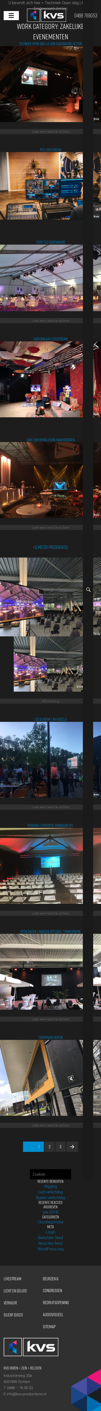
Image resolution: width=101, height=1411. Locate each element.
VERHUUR (10, 1303)
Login (50, 1232)
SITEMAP (49, 1327)
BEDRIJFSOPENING (56, 1302)
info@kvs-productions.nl (26, 1394)
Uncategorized (50, 1222)
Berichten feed (50, 1237)
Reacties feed (50, 1243)
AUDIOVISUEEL (53, 1315)
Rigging (50, 1186)
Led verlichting (50, 1192)
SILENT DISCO (13, 1315)
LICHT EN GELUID (15, 1291)
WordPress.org (50, 1249)
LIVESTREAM (12, 1279)
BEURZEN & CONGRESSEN (52, 1285)
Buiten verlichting (50, 1197)
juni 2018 (50, 1212)
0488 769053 (85, 16)
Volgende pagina (71, 1151)
